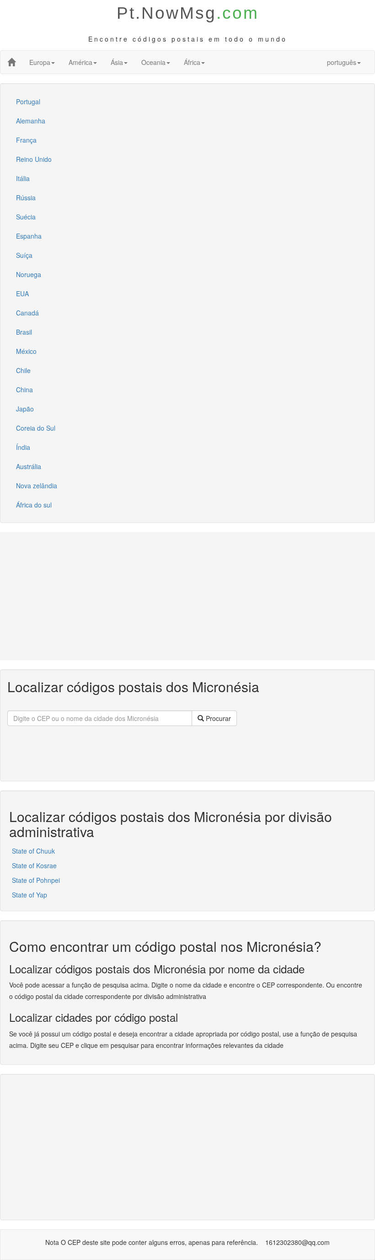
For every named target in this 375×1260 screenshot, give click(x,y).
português (341, 62)
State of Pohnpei (36, 880)
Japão (25, 408)
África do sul (34, 504)
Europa (39, 62)
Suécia (26, 216)
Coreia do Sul (35, 427)
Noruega (28, 274)
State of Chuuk (33, 850)
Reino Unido (34, 159)
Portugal (28, 101)
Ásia (117, 62)
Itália (23, 178)
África (192, 62)
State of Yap (29, 894)
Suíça (24, 255)
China (24, 389)
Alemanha (30, 120)
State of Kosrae (34, 865)
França (26, 139)
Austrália (28, 466)
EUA (22, 293)
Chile (23, 370)
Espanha (29, 235)
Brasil (24, 331)
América (80, 62)
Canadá (27, 312)
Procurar (217, 718)
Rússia (26, 197)
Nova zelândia (36, 485)
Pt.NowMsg (188, 13)
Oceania (153, 62)
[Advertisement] (187, 596)
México (26, 351)
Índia (23, 447)
